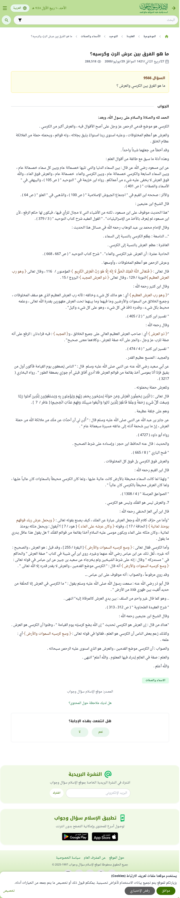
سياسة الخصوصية (68, 858)
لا (80, 732)
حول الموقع (116, 858)
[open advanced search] (20, 20)
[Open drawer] (5, 8)
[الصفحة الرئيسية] (166, 36)
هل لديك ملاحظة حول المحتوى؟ (90, 703)
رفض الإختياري (140, 891)
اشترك (56, 793)
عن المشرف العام (95, 858)
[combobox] (99, 20)
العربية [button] (17, 8)
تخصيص (9, 891)
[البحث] (6, 20)
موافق (166, 891)
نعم (100, 732)
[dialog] (90, 885)
